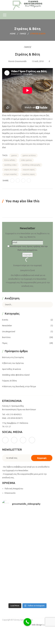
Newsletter (7, 325)
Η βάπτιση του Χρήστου (13, 363)
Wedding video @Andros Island (15, 375)
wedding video (10, 165)
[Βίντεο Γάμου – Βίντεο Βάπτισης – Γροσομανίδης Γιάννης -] (27, 5)
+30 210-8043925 (14, 414)
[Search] (48, 304)
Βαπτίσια (6, 337)
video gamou (26, 160)
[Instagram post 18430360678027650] (40, 579)
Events (5, 320)
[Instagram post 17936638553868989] (14, 533)
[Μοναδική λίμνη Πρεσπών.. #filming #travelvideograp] (14, 563)
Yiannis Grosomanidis (17, 61)
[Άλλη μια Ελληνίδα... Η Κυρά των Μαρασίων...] (40, 563)
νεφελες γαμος (28, 174)
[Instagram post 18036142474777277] (40, 594)
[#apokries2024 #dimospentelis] (14, 594)
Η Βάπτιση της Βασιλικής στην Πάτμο (19, 386)
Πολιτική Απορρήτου (14, 488)
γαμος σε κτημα (10, 169)
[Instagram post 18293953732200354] (40, 518)
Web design (37, 625)
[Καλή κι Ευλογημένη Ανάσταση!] (14, 579)
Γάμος (23, 33)
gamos (14, 155)
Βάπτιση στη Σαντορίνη (13, 357)
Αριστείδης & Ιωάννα (11, 369)
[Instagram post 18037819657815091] (40, 548)
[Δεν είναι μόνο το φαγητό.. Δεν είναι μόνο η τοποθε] (40, 533)
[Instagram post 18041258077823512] (14, 548)
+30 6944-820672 (15, 418)
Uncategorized (8, 331)
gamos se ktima (29, 155)
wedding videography (31, 165)
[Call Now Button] (27, 622)
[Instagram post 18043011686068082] (14, 518)
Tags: (5, 155)
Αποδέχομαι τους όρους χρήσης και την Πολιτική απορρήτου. (28, 248)
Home (12, 33)
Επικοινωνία (10, 493)
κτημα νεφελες (10, 174)
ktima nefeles (9, 160)
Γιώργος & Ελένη (9, 381)
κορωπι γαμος (29, 169)
